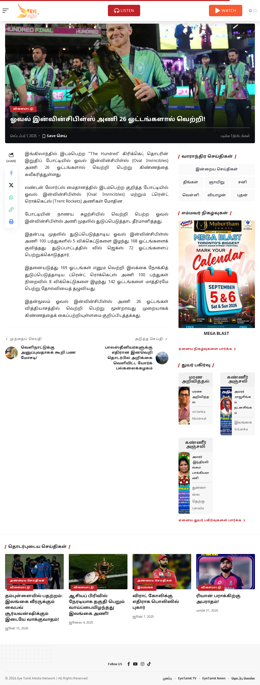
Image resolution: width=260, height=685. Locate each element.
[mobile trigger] (7, 11)
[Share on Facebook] (11, 173)
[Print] (11, 222)
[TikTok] (149, 664)
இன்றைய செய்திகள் (217, 169)
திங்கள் (190, 182)
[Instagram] (142, 664)
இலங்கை (145, 587)
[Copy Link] (11, 209)
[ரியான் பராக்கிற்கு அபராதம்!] (225, 571)
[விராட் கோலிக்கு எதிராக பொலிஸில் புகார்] (162, 571)
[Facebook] (128, 664)
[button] (185, 276)
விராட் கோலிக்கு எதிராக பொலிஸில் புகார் (156, 602)
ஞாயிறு (216, 182)
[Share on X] (11, 185)
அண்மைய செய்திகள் (27, 580)
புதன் (242, 195)
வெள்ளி (190, 195)
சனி (242, 182)
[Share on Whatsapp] (11, 197)
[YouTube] (135, 664)
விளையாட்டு (23, 109)
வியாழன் (216, 195)
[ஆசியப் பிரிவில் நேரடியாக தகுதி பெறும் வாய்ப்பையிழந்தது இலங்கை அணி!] (98, 571)
